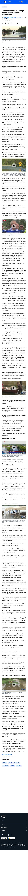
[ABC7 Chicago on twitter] (5, 835)
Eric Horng (19, 17)
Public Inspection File (5, 845)
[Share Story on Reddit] (8, 23)
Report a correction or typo (7, 754)
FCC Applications (13, 845)
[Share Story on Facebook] (2, 23)
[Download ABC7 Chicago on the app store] (4, 838)
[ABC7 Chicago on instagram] (8, 835)
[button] (1, 1)
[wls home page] (3, 816)
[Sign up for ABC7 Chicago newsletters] (12, 835)
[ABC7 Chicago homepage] (5, 2)
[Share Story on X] (5, 23)
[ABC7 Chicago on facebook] (2, 835)
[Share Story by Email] (14, 23)
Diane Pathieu (6, 17)
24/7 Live (10, 1)
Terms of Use (14, 844)
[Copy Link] (17, 23)
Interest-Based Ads (21, 844)
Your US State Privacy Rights (6, 844)
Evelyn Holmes (13, 17)
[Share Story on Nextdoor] (11, 23)
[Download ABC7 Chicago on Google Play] (11, 838)
